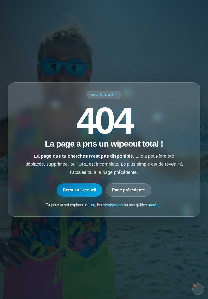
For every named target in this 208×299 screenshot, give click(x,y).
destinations (113, 205)
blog (91, 205)
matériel (154, 205)
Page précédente (128, 190)
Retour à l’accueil (79, 190)
